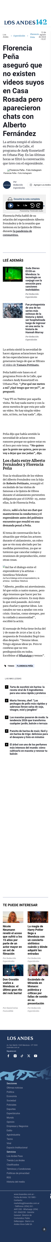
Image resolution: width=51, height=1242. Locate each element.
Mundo (10, 1117)
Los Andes (5, 35)
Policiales (11, 1104)
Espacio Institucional (17, 1147)
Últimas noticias (15, 1087)
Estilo (9, 1130)
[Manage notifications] (44, 1229)
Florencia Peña (25, 666)
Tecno (10, 1139)
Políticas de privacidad (18, 1173)
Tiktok (22, 1056)
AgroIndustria (13, 1134)
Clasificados (13, 1164)
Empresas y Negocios (17, 1126)
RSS (9, 1177)
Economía (12, 1096)
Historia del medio (16, 1181)
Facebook (8, 1056)
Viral (9, 1143)
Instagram (15, 1056)
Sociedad (11, 1100)
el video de (21, 365)
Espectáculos (19, 35)
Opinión (10, 1122)
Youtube (35, 1056)
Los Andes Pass (15, 1156)
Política (10, 1092)
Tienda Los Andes (16, 1160)
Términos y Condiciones (19, 1169)
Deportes (11, 1109)
